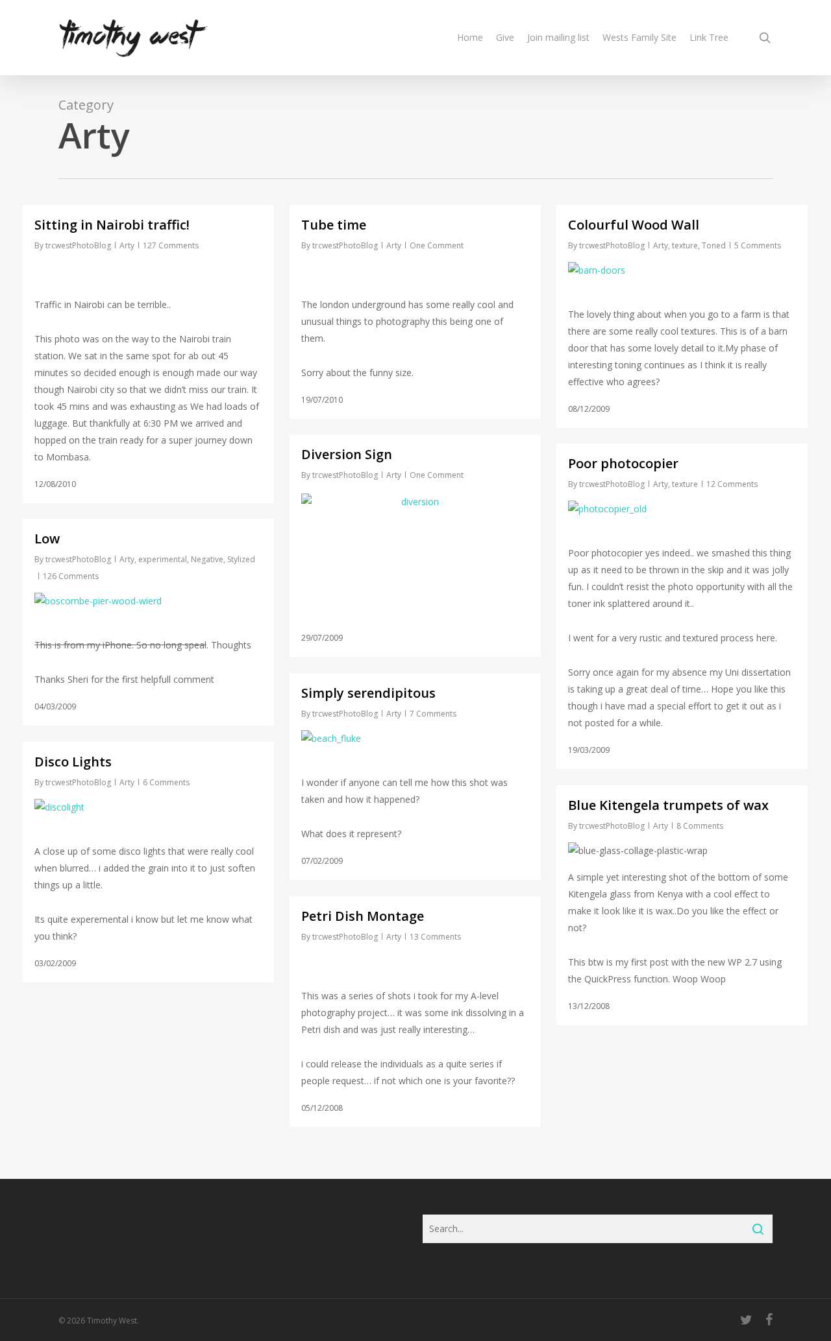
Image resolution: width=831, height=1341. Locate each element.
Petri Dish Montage (362, 916)
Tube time (333, 224)
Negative (207, 559)
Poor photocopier (623, 463)
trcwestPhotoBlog (78, 245)
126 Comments (71, 576)
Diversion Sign (346, 454)
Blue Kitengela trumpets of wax (668, 805)
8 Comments (699, 825)
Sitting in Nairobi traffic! (112, 224)
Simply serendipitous (368, 693)
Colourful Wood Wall (633, 224)
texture (685, 245)
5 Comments (757, 245)
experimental (162, 559)
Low (47, 538)
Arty (126, 245)
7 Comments (433, 713)
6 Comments (166, 782)
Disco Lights (73, 761)
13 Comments (435, 936)
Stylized (241, 559)
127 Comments (171, 245)
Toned (714, 245)
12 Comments (732, 484)
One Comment (437, 245)
